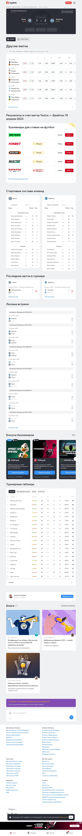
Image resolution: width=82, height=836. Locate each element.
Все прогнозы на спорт (14, 761)
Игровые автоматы (48, 754)
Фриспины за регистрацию (51, 749)
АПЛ (43, 773)
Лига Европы (46, 768)
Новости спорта (11, 783)
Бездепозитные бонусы (14, 740)
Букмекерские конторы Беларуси (17, 730)
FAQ (7, 792)
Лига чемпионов (47, 766)
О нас (44, 783)
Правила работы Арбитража (52, 802)
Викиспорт (10, 787)
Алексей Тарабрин (20, 595)
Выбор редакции (12, 790)
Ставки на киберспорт (50, 776)
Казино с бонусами (48, 733)
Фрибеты (9, 737)
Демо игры (46, 752)
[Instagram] (7, 814)
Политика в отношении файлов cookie (55, 795)
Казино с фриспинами (49, 735)
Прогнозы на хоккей (13, 768)
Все (73, 435)
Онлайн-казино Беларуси (51, 730)
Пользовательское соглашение (53, 790)
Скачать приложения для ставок (17, 733)
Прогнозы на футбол (13, 764)
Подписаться (67, 596)
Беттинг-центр (16, 7)
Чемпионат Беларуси (49, 771)
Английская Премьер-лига (29, 7)
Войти (68, 3)
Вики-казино (46, 742)
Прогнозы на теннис (13, 771)
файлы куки (63, 817)
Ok (71, 817)
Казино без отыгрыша (49, 737)
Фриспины (45, 747)
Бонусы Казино (47, 744)
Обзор (60, 135)
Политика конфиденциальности (53, 792)
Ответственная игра (49, 799)
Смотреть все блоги (68, 606)
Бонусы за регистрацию (14, 742)
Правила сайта (47, 787)
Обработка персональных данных (53, 797)
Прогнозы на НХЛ (12, 776)
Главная (8, 7)
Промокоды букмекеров (14, 744)
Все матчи (45, 761)
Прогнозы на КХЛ (12, 773)
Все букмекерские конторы (19, 179)
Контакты (45, 785)
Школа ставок (11, 785)
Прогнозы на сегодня (13, 766)
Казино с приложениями (50, 740)
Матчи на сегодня (48, 764)
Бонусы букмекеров (13, 735)
